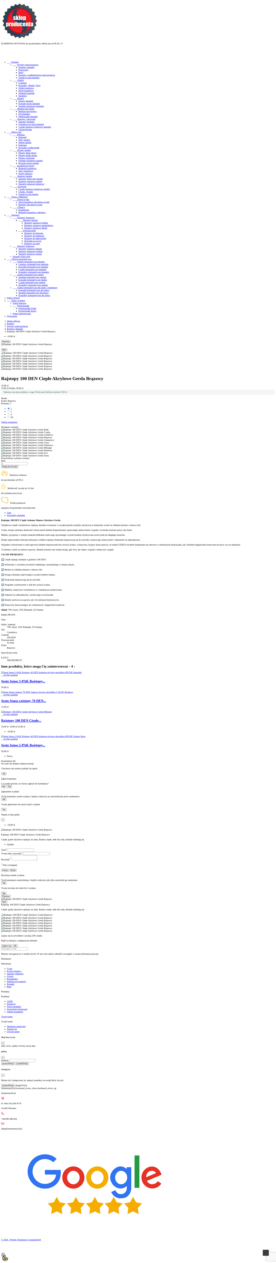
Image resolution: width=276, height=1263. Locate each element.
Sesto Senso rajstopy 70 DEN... (23, 701)
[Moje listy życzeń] (3, 57)
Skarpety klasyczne (21, 256)
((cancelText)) (8, 1064)
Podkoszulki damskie (28, 116)
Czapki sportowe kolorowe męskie (34, 189)
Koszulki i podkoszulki (28, 147)
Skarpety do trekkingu (34, 236)
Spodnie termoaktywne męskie (32, 277)
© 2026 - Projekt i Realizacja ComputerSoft (21, 1240)
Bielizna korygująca (27, 111)
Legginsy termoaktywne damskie (33, 264)
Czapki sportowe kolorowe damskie (34, 127)
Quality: (10, 844)
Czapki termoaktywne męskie (31, 282)
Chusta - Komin (25, 192)
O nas (9, 968)
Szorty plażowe (25, 173)
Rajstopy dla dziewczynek (30, 204)
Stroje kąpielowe (26, 90)
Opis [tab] (9, 513)
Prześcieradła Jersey (27, 311)
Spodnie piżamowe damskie (31, 106)
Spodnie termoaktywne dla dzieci (33, 293)
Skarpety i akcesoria (24, 119)
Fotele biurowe (19, 303)
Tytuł (4, 850)
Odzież (18, 80)
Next (4, 350)
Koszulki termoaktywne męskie (32, 280)
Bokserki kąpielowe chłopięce (32, 212)
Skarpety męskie (22, 176)
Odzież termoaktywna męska (28, 274)
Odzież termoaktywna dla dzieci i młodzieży (35, 287)
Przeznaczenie (27, 230)
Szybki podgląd (9, 675)
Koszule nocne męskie (28, 163)
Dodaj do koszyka (9, 467)
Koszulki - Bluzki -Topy (29, 85)
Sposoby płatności (15, 974)
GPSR (10, 1001)
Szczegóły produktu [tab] (16, 515)
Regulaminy (12, 979)
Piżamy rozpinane (26, 158)
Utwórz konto (13, 1031)
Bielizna (19, 135)
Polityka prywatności (16, 981)
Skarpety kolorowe (23, 246)
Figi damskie (24, 114)
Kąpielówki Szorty (23, 166)
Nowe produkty (14, 1006)
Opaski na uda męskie (28, 194)
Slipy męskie (24, 140)
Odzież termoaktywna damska (29, 262)
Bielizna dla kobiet (23, 109)
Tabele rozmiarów (15, 1012)
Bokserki (22, 137)
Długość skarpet (28, 220)
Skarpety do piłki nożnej (35, 238)
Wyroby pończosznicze (25, 65)
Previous (6, 341)
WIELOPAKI (13, 298)
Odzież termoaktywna (19, 259)
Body (20, 72)
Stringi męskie (24, 142)
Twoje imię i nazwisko (12, 853)
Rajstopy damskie (26, 67)
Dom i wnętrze (16, 300)
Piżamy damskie (25, 101)
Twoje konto (7, 1016)
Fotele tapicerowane (22, 313)
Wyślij (12, 870)
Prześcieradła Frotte (27, 308)
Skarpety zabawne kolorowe (31, 184)
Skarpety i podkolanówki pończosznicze (36, 75)
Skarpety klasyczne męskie (30, 179)
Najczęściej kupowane (17, 1009)
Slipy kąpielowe (25, 171)
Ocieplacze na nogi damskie (31, 124)
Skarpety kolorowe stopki (30, 254)
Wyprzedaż (12, 316)
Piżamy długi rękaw (27, 153)
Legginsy (22, 83)
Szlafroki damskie (26, 93)
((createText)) (22, 1064)
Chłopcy (19, 207)
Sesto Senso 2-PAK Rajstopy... (23, 745)
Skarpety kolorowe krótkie (30, 251)
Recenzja (5, 859)
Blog (9, 986)
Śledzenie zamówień (16, 1026)
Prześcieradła (21, 306)
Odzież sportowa (26, 88)
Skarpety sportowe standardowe (38, 225)
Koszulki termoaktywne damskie (33, 267)
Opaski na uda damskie (29, 77)
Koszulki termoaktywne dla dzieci (33, 290)
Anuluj (4, 870)
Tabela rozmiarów (9, 422)
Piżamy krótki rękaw (27, 155)
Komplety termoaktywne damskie (33, 272)
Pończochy (23, 70)
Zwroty (10, 976)
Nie (3, 786)
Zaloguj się (12, 1029)
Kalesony (22, 145)
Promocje (11, 1004)
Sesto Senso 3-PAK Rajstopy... (23, 681)
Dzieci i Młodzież (17, 197)
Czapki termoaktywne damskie (32, 269)
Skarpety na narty (32, 243)
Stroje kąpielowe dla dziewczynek (33, 202)
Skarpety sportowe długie (35, 228)
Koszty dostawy (14, 971)
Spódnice (22, 96)
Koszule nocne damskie (29, 103)
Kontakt (10, 984)
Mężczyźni (14, 132)
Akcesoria (19, 186)
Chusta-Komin (25, 129)
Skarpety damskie (26, 122)
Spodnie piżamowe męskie (30, 160)
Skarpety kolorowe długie (30, 249)
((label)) (4, 1060)
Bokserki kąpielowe (27, 168)
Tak (3, 774)
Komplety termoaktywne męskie (33, 285)
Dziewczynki (21, 199)
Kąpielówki (23, 210)
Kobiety (13, 62)
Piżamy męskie (22, 150)
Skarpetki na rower (32, 241)
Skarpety (13, 215)
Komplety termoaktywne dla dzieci (34, 295)
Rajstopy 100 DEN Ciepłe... (21, 720)
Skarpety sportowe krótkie (36, 223)
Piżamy (18, 98)
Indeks (4, 614)
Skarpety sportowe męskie (30, 181)
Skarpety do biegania (33, 233)
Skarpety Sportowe (24, 217)
